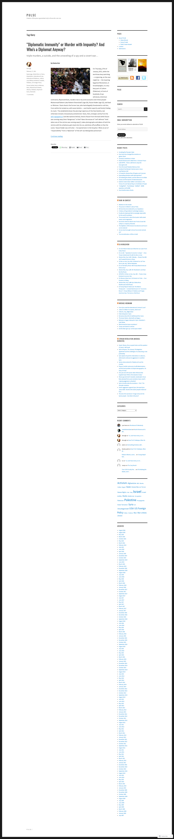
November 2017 (123, 589)
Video (126, 513)
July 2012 (121, 724)
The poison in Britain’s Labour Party (128, 207)
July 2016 (121, 623)
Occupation (138, 496)
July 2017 (121, 598)
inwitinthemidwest (127, 429)
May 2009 (121, 805)
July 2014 (121, 674)
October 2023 (122, 539)
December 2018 (123, 568)
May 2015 (121, 653)
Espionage (29, 74)
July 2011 (121, 750)
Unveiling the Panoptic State (126, 152)
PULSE (119, 89)
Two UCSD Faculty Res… (128, 469)
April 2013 (121, 705)
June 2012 (121, 727)
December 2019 (123, 556)
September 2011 (123, 746)
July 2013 (121, 699)
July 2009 (121, 800)
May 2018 (121, 579)
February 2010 (122, 786)
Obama (29, 89)
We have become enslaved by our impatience (131, 209)
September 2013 (123, 695)
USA (131, 508)
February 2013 (122, 710)
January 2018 (122, 587)
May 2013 (121, 703)
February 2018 (122, 585)
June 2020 (121, 549)
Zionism (119, 516)
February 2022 (122, 545)
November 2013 (123, 691)
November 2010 (123, 767)
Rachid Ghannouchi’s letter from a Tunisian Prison (132, 160)
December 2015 (123, 638)
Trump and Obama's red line (126, 326)
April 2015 (121, 655)
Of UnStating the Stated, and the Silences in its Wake (133, 177)
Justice (42, 78)
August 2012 (122, 722)
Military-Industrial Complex (36, 80)
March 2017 (122, 606)
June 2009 (121, 803)
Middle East (131, 496)
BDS (138, 483)
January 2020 (122, 553)
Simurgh (29, 68)
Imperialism (30, 76)
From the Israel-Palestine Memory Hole (129, 167)
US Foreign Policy (36, 82)
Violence (130, 513)
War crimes (142, 513)
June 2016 (121, 625)
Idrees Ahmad (124, 40)
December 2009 (123, 790)
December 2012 (123, 714)
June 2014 (121, 676)
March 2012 (122, 733)
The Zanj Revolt (132, 465)
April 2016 (121, 629)
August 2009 (122, 798)
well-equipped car (57, 117)
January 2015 (122, 661)
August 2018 (122, 572)
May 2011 (121, 754)
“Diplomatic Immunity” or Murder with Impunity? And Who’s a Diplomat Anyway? (65, 46)
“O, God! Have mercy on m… (136, 435)
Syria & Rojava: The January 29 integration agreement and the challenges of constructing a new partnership (133, 352)
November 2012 (123, 716)
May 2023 (121, 541)
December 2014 (123, 663)
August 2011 (122, 748)
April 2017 (121, 604)
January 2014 (122, 686)
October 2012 (122, 718)
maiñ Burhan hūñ (123, 171)
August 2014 (122, 672)
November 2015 (123, 640)
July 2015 (121, 648)
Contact (121, 46)
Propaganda (140, 500)
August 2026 (122, 530)
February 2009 (122, 811)
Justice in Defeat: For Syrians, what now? (130, 310)
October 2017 (122, 591)
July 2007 (121, 815)
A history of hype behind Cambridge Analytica (131, 211)
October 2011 (122, 743)
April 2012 (121, 731)
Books (142, 483)
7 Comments (30, 94)
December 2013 (123, 689)
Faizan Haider (30, 85)
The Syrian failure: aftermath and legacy (129, 318)
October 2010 (122, 769)
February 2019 (122, 566)
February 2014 (122, 684)
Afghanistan (132, 483)
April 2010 (121, 781)
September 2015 (123, 644)
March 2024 (122, 537)
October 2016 (122, 617)
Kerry (28, 87)
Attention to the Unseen (125, 205)
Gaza (128, 486)
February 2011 (122, 760)
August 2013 (122, 697)
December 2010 (123, 765)
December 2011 (123, 739)
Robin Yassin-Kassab (126, 44)
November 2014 (123, 665)
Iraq (131, 492)
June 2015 (121, 651)
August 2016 (122, 621)
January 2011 (122, 762)
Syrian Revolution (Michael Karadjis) (128, 340)
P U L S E (31, 15)
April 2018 (121, 581)
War (135, 513)
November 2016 (123, 615)
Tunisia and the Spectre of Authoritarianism (130, 179)
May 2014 (121, 678)
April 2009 (121, 807)
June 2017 (121, 600)
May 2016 (121, 627)
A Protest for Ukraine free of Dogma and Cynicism (132, 173)
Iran (128, 492)
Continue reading (57, 136)
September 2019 (123, 560)
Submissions (122, 48)
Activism (122, 483)
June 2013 (121, 701)
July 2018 (121, 575)
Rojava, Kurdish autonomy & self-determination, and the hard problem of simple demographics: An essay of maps (132, 368)
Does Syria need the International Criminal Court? (132, 307)
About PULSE (122, 38)
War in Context (125, 200)
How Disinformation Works (126, 190)
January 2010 (122, 788)
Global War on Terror (38, 74)
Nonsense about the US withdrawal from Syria (131, 316)
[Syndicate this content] (118, 200)
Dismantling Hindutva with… (135, 445)
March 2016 (122, 632)
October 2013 (122, 693)
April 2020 (121, 551)
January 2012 (122, 737)
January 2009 (122, 813)
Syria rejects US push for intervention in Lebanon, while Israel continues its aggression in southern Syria (132, 358)
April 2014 (121, 680)
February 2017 (122, 608)
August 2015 (122, 646)
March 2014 (122, 682)
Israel (137, 491)
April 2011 (121, 756)
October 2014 (122, 667)
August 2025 (122, 532)
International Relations (33, 78)
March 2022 (122, 543)
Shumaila (32, 92)
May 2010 (121, 779)
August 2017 (122, 596)
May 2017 (121, 602)
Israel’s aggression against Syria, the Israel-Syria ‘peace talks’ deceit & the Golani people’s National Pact (132, 390)
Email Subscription (124, 120)
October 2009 (122, 794)
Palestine (130, 500)
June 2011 (121, 752)
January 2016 (122, 636)
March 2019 (122, 564)
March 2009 (122, 809)
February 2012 (122, 735)
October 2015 (122, 642)
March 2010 (122, 784)
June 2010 (121, 777)
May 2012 (121, 729)
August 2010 (122, 773)
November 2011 (123, 741)
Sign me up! (121, 135)
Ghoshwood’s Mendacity (136, 425)
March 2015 (122, 657)
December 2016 (123, 613)
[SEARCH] (145, 109)
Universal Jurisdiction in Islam (127, 158)
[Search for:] (130, 109)
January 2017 (122, 610)
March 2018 (122, 583)
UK (135, 505)
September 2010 (123, 771)
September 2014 (123, 670)
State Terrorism (122, 505)
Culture (119, 487)
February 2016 (122, 634)
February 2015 (122, 659)
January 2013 (122, 712)
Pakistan (29, 82)
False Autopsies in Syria (125, 314)
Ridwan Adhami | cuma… (129, 454)
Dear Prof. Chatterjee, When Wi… (137, 440)
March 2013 (122, 708)
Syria (130, 504)
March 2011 (122, 758)
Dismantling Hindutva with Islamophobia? (130, 175)
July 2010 (121, 775)
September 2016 (123, 619)
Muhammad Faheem (35, 87)
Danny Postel (124, 42)
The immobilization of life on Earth (128, 234)
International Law (38, 76)
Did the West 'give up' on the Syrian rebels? (130, 329)
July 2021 (121, 547)
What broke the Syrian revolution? (128, 324)
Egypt (124, 487)
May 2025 (121, 534)
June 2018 (121, 577)
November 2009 (123, 792)
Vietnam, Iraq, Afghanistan (126, 312)
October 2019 (122, 558)
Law (28, 80)
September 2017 (123, 594)
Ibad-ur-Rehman (39, 85)
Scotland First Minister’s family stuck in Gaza (131, 169)
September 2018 (123, 570)
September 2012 (123, 720)
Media (124, 496)
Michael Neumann (125, 303)
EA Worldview (124, 244)
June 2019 (121, 562)
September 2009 (123, 796)
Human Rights (121, 492)
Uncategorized (123, 509)
